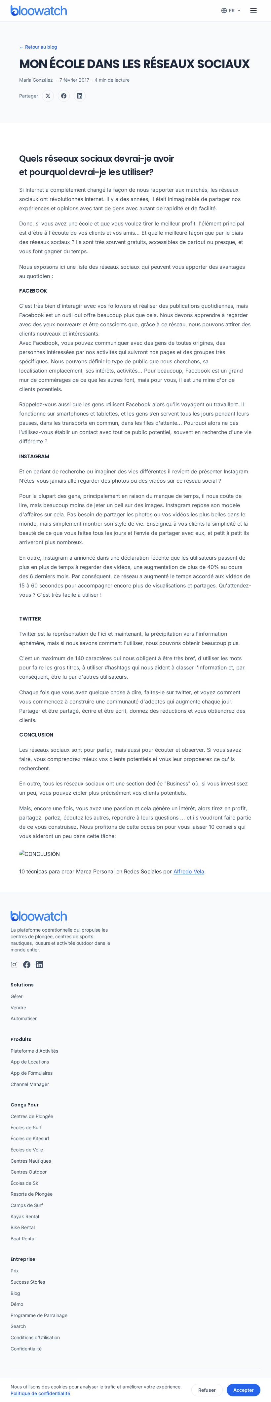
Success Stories (28, 1282)
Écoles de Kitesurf (30, 1138)
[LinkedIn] (39, 964)
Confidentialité (26, 1348)
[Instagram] (14, 964)
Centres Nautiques (31, 1161)
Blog (15, 1293)
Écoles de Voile (27, 1149)
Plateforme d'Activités (34, 1051)
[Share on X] (48, 96)
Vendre (18, 1007)
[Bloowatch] (39, 10)
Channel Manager (30, 1084)
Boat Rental (23, 1238)
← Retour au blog (38, 47)
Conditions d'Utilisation (35, 1337)
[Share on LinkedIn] (80, 96)
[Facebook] (26, 964)
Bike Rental (23, 1227)
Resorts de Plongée (32, 1194)
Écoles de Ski (25, 1183)
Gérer (16, 996)
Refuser (207, 1390)
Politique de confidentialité (40, 1393)
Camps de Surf (27, 1205)
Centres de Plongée (32, 1116)
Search (18, 1326)
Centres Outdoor (29, 1172)
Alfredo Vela (189, 871)
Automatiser (24, 1018)
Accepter (243, 1390)
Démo (17, 1304)
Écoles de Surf (26, 1127)
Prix (15, 1270)
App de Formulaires (32, 1073)
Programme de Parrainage (39, 1315)
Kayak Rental (25, 1216)
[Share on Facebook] (64, 96)
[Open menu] (253, 11)
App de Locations (30, 1061)
